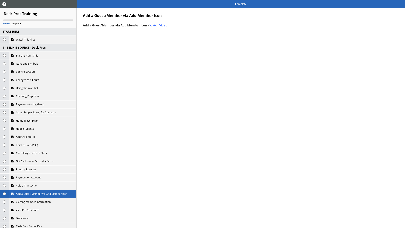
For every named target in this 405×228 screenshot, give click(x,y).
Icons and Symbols (26, 63)
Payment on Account (28, 177)
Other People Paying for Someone (35, 112)
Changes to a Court (27, 80)
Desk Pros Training (20, 14)
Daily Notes (22, 218)
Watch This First (25, 39)
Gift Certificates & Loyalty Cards (34, 161)
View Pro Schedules (27, 210)
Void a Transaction (26, 185)
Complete (241, 4)
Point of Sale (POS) (26, 145)
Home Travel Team (26, 120)
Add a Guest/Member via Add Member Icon (41, 194)
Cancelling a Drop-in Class (31, 153)
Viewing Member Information (33, 202)
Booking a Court (25, 71)
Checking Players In (27, 96)
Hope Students (24, 128)
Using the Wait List (26, 88)
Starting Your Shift (26, 55)
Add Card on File (25, 137)
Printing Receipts (25, 169)
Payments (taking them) (29, 104)
